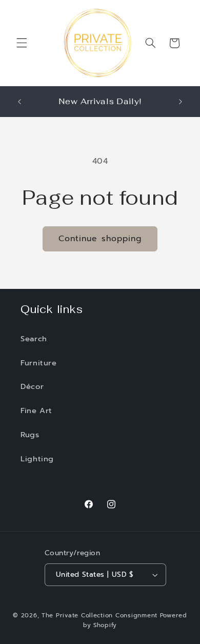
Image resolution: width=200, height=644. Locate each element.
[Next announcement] (180, 101)
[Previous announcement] (19, 101)
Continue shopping (100, 238)
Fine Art (36, 410)
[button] (21, 43)
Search (34, 338)
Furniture (39, 362)
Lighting (37, 458)
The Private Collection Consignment (99, 615)
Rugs (30, 434)
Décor (32, 386)
